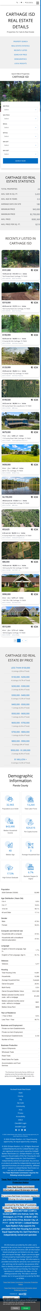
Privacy (20, 1113)
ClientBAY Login (20, 1123)
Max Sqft (6, 150)
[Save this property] (37, 253)
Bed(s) (5, 124)
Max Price (6, 115)
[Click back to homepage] (4, 2)
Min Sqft (6, 141)
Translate (35, 1298)
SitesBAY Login (20, 1127)
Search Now (20, 161)
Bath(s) (5, 133)
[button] (37, 3)
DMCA (20, 1120)
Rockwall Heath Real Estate (20, 1089)
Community (20, 1106)
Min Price (6, 106)
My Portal (29, 2)
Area (20, 1110)
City (20, 1099)
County (20, 1096)
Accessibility (20, 1116)
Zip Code (20, 1103)
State (20, 1093)
